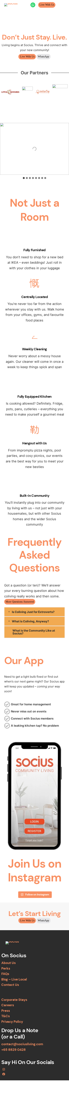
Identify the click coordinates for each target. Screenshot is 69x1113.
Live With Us (46, 4)
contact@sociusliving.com (22, 1044)
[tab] (24, 178)
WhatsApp (43, 56)
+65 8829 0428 (13, 1050)
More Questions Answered (20, 601)
